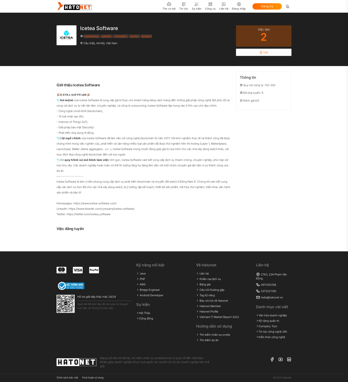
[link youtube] (280, 360)
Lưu (265, 52)
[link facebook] (272, 360)
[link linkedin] (289, 360)
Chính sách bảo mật (67, 377)
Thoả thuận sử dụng (92, 377)
